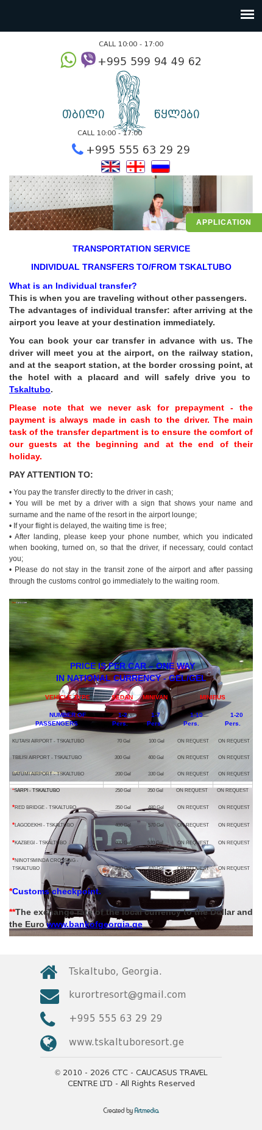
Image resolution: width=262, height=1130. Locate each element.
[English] (110, 165)
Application (224, 222)
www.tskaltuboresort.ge (126, 1042)
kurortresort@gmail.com (127, 994)
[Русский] (160, 165)
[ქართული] (135, 165)
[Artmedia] (131, 1115)
